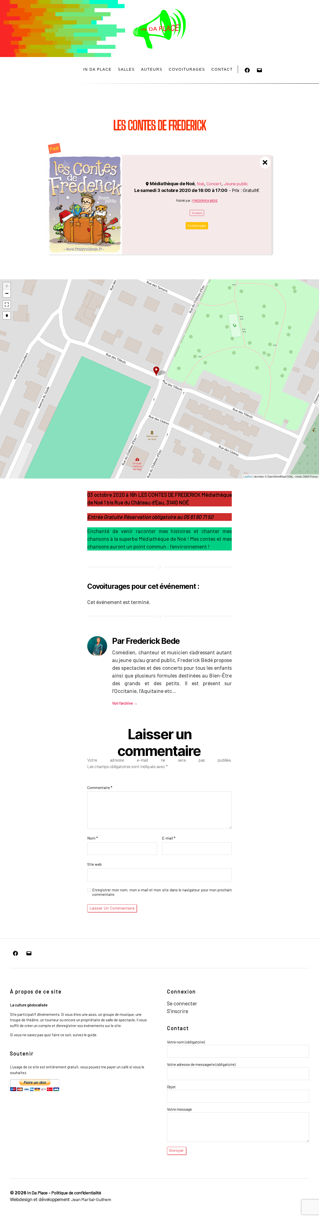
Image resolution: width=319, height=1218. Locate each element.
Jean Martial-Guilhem (91, 1199)
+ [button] (6, 286)
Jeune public (236, 183)
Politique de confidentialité (76, 1192)
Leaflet (247, 476)
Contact (222, 69)
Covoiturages (187, 69)
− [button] (6, 293)
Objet (171, 1086)
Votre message (179, 1109)
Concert (213, 183)
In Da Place (97, 69)
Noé (200, 183)
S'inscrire (177, 1011)
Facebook (197, 212)
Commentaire (99, 787)
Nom (92, 838)
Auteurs (151, 69)
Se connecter (182, 1003)
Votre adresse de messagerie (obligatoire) (201, 1064)
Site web (94, 864)
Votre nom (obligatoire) (186, 1041)
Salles (126, 69)
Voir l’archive (125, 703)
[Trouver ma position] (6, 315)
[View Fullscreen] (6, 304)
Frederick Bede (205, 200)
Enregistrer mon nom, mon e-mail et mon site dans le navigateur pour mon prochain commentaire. (162, 892)
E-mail (168, 838)
